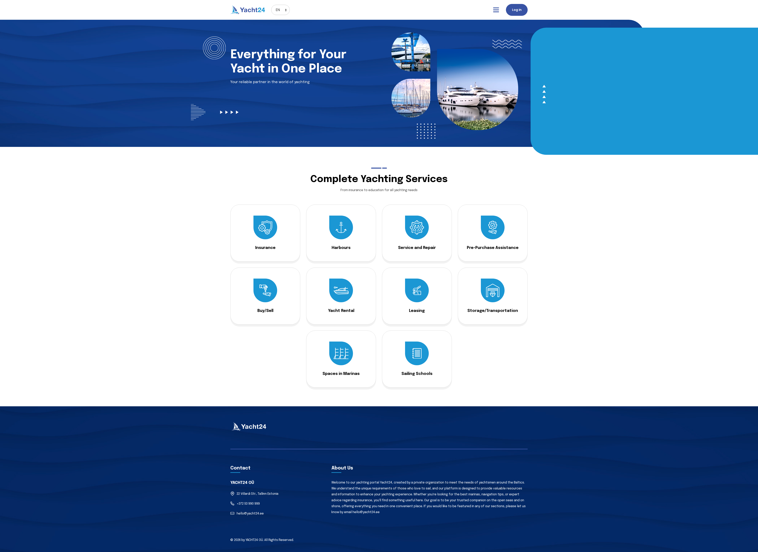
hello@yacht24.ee (250, 513)
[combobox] (280, 10)
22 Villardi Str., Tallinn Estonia (257, 494)
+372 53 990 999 (248, 503)
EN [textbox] (278, 9)
